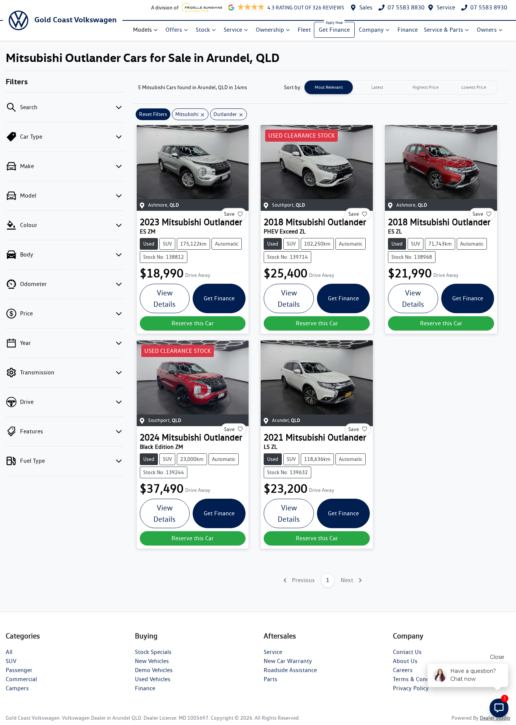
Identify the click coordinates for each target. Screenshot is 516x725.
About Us (405, 661)
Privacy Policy (411, 688)
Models (142, 29)
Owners (487, 29)
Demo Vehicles (154, 670)
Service (446, 7)
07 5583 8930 (488, 7)
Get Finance (334, 29)
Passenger (19, 670)
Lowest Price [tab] (473, 87)
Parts (270, 679)
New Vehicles (152, 661)
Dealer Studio (495, 718)
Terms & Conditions (418, 679)
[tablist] (401, 87)
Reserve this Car (192, 323)
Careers (402, 670)
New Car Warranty (288, 661)
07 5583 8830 (406, 7)
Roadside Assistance (290, 670)
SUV (11, 661)
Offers (173, 29)
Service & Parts (443, 29)
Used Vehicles (152, 679)
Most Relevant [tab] (329, 87)
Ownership (270, 29)
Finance (407, 29)
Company (371, 29)
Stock (203, 29)
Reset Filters (153, 114)
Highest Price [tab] (425, 87)
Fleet (304, 29)
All (9, 651)
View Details (164, 298)
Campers (17, 688)
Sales (365, 7)
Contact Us (407, 651)
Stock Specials (153, 651)
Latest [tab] (377, 87)
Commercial (21, 679)
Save (229, 214)
